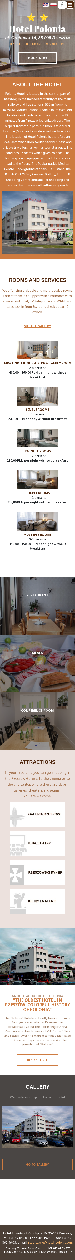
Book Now (37, 58)
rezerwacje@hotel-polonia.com (50, 1242)
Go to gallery (37, 1164)
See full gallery (37, 326)
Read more (37, 623)
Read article (37, 1060)
